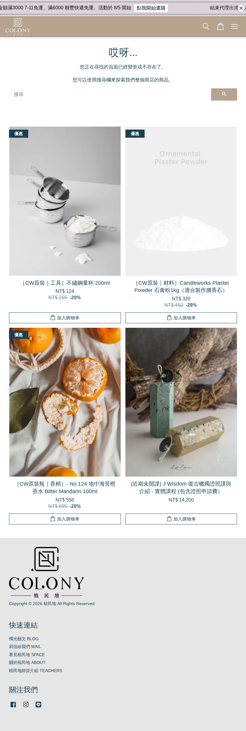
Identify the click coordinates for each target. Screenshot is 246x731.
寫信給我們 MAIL (25, 646)
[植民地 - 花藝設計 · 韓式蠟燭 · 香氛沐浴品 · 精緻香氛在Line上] (38, 707)
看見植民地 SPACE (27, 655)
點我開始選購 (146, 8)
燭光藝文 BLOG (24, 639)
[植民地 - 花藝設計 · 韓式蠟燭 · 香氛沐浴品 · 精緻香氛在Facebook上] (13, 707)
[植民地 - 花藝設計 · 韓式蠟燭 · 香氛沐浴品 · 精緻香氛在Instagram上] (26, 707)
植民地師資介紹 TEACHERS (35, 670)
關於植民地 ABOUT (27, 662)
